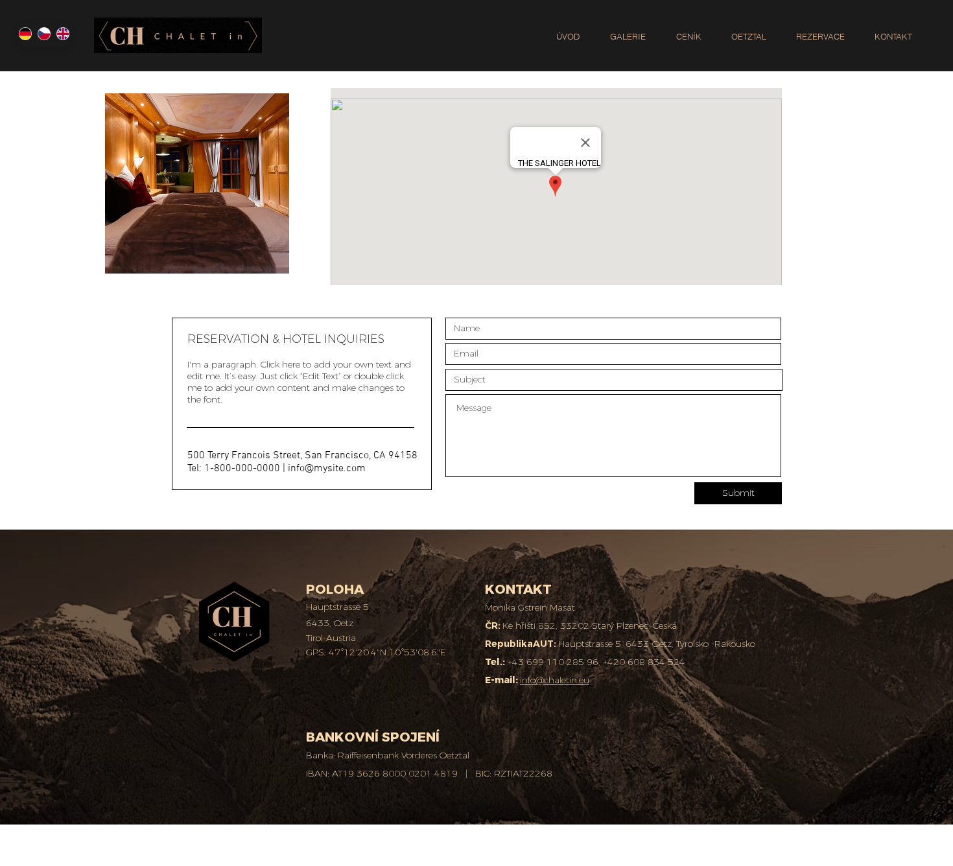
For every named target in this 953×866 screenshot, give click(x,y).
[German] (25, 33)
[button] (820, 30)
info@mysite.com (327, 468)
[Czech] (43, 33)
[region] (197, 183)
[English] (62, 33)
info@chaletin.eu (554, 680)
